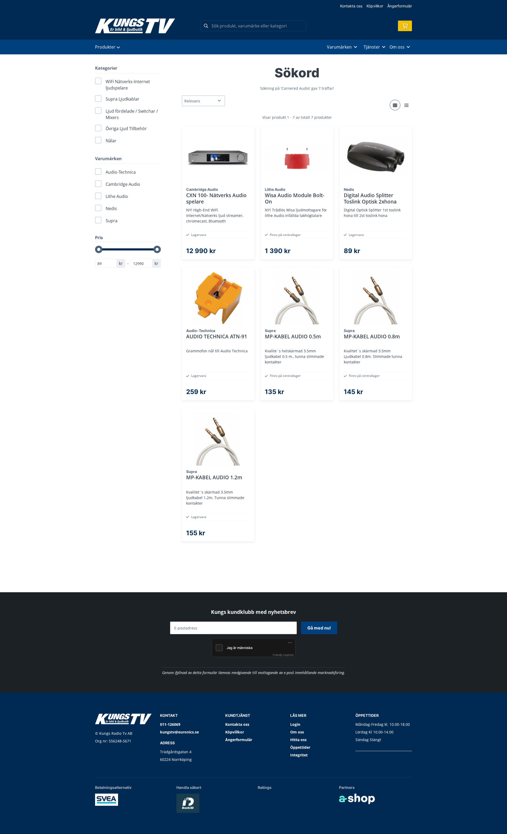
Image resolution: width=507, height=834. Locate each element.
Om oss (297, 732)
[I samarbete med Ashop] (357, 799)
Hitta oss (298, 739)
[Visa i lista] (406, 105)
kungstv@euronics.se (179, 732)
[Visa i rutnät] (395, 105)
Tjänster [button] (372, 47)
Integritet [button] (299, 754)
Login (295, 724)
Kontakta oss (351, 6)
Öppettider (300, 747)
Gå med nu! (319, 628)
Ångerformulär (399, 6)
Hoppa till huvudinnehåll (251, 7)
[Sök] (206, 26)
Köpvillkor (375, 6)
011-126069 (170, 724)
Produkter (105, 47)
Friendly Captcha (283, 654)
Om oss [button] (397, 47)
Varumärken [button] (339, 47)
